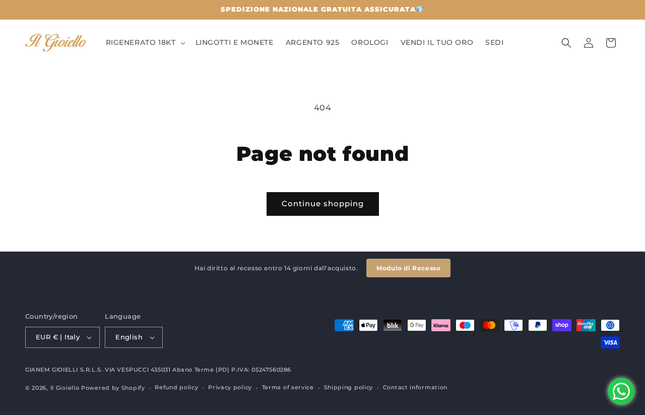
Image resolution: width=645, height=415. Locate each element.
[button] (144, 42)
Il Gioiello (65, 387)
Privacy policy (230, 387)
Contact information (415, 387)
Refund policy (176, 387)
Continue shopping (323, 203)
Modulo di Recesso (408, 268)
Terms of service (288, 387)
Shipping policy (348, 387)
